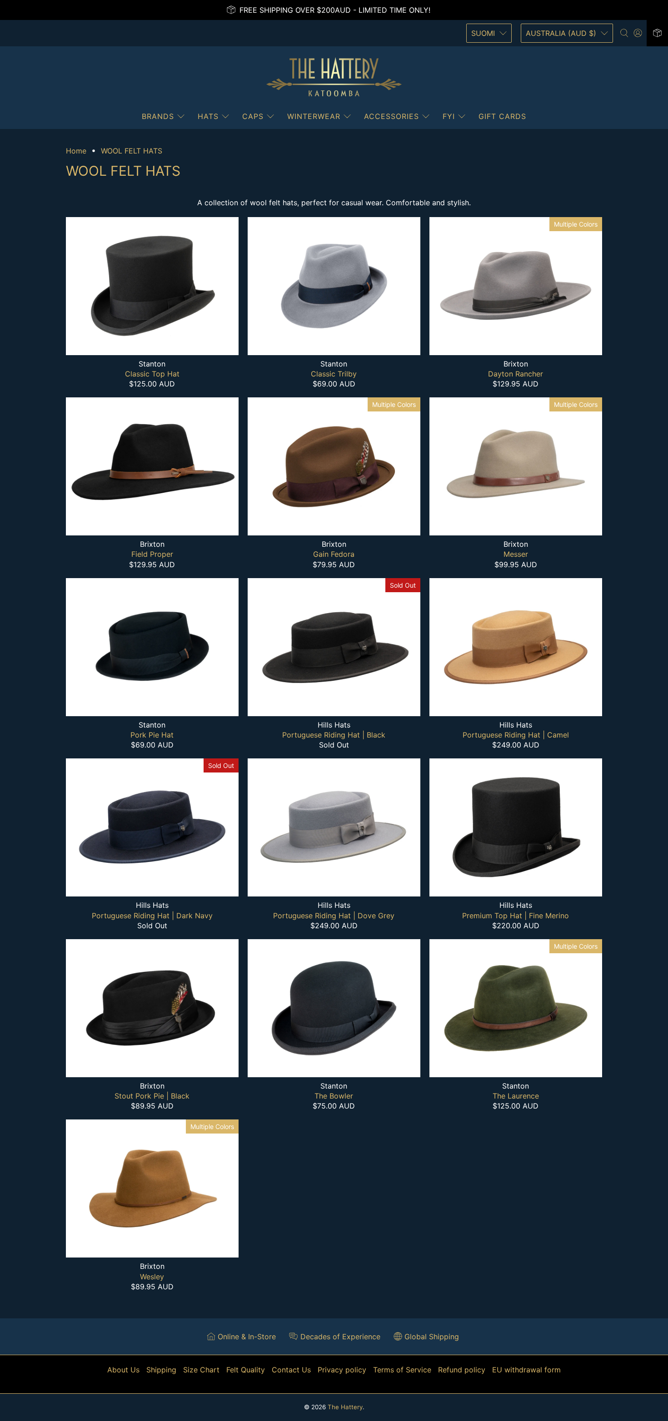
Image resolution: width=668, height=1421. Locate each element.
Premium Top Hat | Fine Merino (515, 915)
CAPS (253, 116)
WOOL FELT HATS (131, 150)
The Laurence (516, 1095)
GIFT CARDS (502, 116)
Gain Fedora (333, 554)
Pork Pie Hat (152, 734)
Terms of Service (402, 1369)
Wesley (152, 1276)
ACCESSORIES (391, 116)
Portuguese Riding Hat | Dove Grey (333, 915)
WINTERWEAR (313, 116)
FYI (449, 116)
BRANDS (158, 116)
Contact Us (291, 1369)
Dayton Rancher (515, 373)
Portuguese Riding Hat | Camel (516, 734)
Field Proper (152, 554)
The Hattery (345, 1407)
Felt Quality (245, 1369)
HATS (208, 116)
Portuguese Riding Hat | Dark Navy (152, 915)
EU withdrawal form (526, 1369)
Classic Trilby (334, 373)
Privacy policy (342, 1369)
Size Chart (201, 1369)
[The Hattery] (334, 77)
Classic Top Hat (152, 373)
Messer (515, 554)
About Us (123, 1369)
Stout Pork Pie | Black (152, 1095)
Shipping (161, 1369)
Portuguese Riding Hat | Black (333, 734)
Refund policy (461, 1369)
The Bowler (333, 1095)
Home (76, 150)
